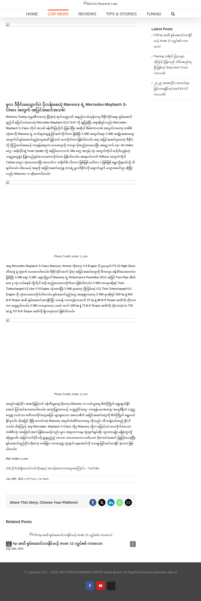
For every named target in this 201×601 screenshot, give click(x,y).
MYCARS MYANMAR (75, 572)
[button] (173, 13)
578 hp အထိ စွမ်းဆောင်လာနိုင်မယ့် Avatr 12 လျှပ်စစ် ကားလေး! (54, 543)
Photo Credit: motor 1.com (71, 256)
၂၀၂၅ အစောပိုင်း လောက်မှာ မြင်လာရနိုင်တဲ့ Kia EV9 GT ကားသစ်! (172, 88)
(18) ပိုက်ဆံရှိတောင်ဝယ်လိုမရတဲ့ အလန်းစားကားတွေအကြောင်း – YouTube (52, 468)
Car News (43, 478)
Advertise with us (165, 572)
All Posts (31, 478)
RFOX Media (103, 572)
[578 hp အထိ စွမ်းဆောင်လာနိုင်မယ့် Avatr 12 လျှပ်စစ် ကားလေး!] (71, 533)
